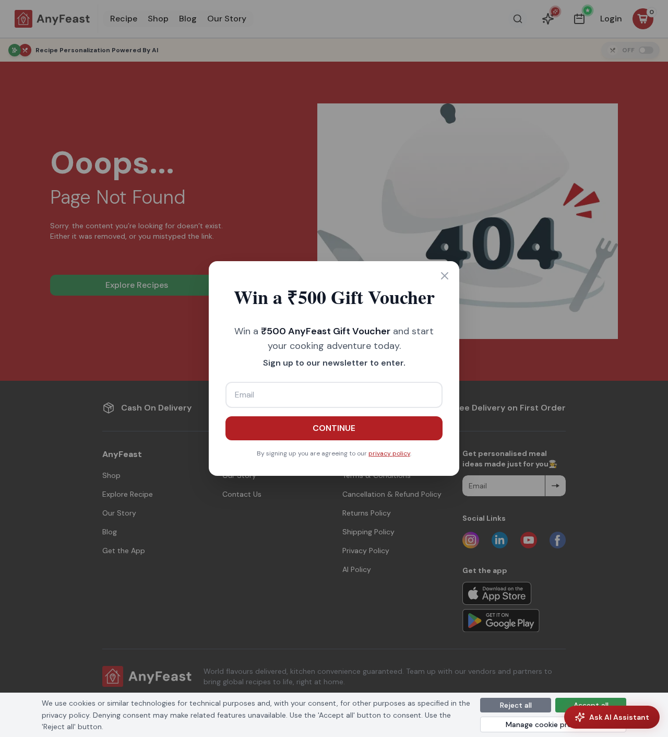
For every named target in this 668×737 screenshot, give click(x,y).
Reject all (516, 705)
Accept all (591, 705)
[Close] (444, 276)
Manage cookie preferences (553, 724)
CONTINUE (334, 428)
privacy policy (389, 453)
